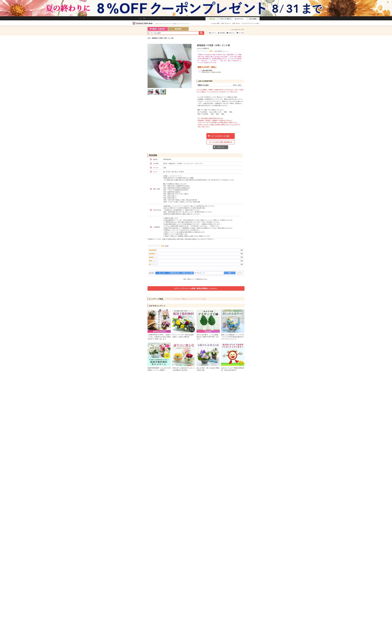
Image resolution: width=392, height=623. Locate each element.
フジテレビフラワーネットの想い (250, 23)
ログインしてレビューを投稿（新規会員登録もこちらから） (196, 288)
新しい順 (162, 273)
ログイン (213, 33)
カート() (241, 33)
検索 (229, 273)
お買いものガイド (226, 23)
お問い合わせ (236, 23)
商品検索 (178, 29)
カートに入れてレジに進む (220, 136)
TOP (149, 38)
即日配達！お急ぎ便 (157, 29)
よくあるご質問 (215, 23)
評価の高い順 (174, 273)
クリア (239, 273)
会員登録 (222, 33)
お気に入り (232, 33)
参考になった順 (187, 273)
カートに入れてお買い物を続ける (220, 142)
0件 (167, 246)
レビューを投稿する (203, 48)
